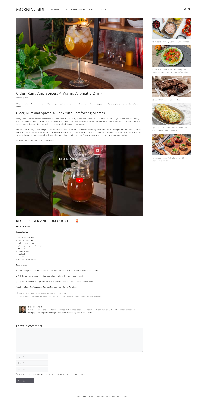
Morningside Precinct (75, 9)
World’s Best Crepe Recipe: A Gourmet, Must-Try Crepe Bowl (42, 293)
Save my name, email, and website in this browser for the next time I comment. (53, 374)
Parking (103, 9)
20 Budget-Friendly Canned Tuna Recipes (170, 41)
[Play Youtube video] (79, 180)
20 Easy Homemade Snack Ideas (166, 100)
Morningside (31, 9)
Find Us (92, 9)
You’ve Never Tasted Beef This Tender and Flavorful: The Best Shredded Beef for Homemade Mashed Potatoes (61, 296)
